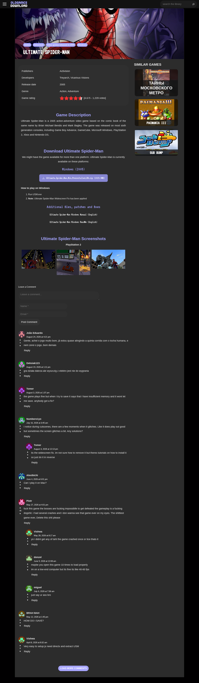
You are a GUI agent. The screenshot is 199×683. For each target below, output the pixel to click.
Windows (82, 45)
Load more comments (73, 668)
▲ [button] (20, 340)
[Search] (193, 4)
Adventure (38, 45)
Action (27, 45)
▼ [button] (20, 346)
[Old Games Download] (19, 4)
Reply (27, 350)
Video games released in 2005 (60, 45)
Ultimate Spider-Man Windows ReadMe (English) (73, 222)
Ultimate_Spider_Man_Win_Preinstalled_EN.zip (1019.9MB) (75, 178)
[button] (4, 4)
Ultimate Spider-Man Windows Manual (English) (73, 214)
